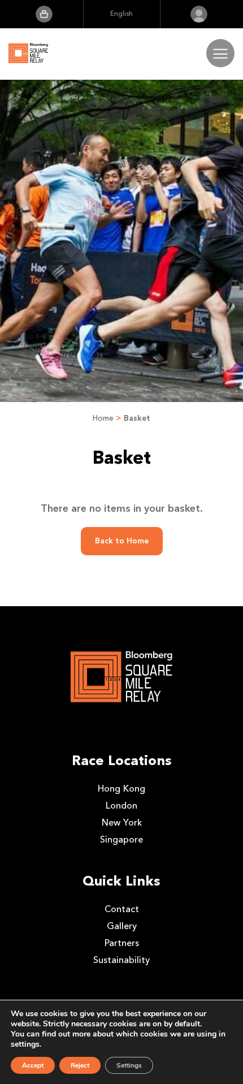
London (121, 805)
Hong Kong (121, 788)
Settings (129, 1065)
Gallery (122, 926)
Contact (122, 909)
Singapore (121, 839)
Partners (122, 943)
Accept (33, 1065)
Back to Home (122, 540)
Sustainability (121, 960)
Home (103, 418)
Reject (80, 1065)
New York (122, 822)
